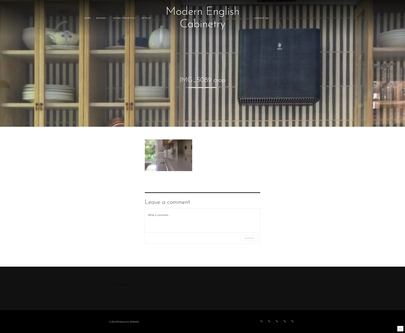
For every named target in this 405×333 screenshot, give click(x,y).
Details (146, 18)
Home (87, 18)
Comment (249, 238)
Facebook (121, 285)
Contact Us (261, 18)
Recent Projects (123, 18)
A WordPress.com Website (124, 321)
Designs (101, 18)
